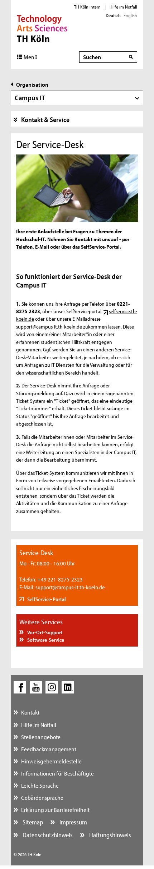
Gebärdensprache (42, 797)
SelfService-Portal (46, 599)
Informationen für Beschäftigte (57, 773)
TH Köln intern (87, 6)
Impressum (72, 822)
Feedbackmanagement (48, 749)
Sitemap (32, 822)
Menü (31, 57)
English (130, 15)
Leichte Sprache (40, 785)
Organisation (32, 84)
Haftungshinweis (109, 835)
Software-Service (45, 639)
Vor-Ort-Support (44, 632)
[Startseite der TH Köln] (42, 27)
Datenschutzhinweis (47, 835)
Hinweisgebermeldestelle (51, 761)
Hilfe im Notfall (123, 6)
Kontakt (30, 712)
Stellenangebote (41, 737)
